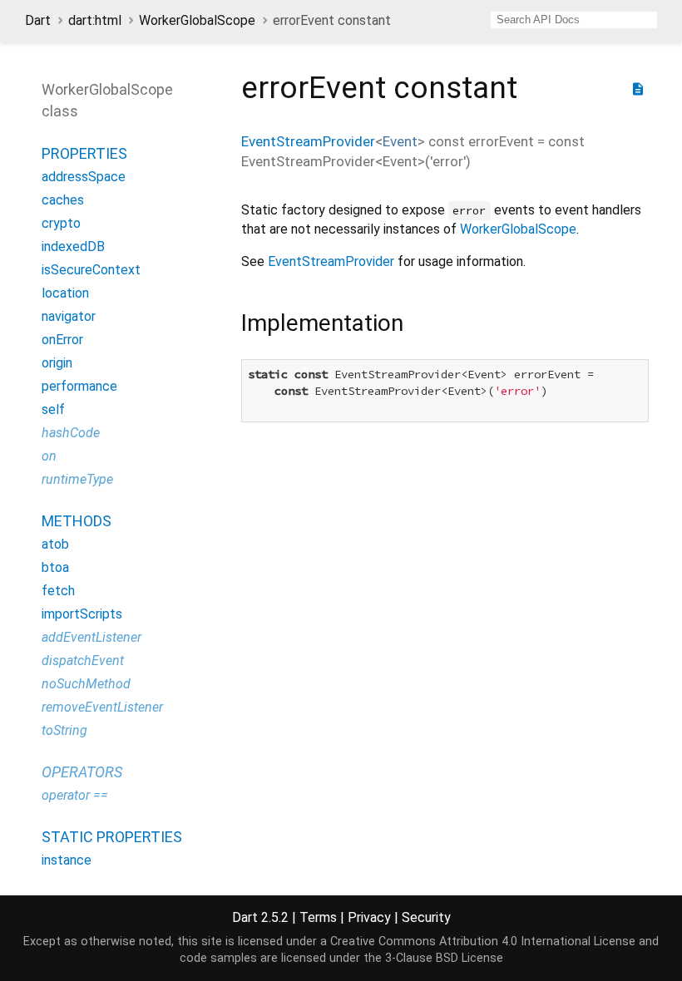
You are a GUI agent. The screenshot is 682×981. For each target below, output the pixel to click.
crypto (61, 223)
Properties (84, 153)
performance (79, 386)
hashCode (71, 433)
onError (62, 340)
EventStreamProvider (308, 141)
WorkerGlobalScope (197, 20)
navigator (69, 316)
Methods (76, 521)
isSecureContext (91, 270)
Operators (82, 772)
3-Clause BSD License (444, 958)
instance (66, 860)
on (49, 456)
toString (64, 730)
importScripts (82, 614)
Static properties (112, 836)
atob (55, 544)
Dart (38, 20)
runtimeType (77, 479)
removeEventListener (102, 707)
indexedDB (73, 246)
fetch (58, 591)
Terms (318, 917)
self (53, 409)
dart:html (94, 20)
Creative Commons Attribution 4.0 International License (482, 941)
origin (57, 363)
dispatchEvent (83, 660)
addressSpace (84, 177)
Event (400, 141)
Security (426, 917)
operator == (75, 795)
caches (63, 200)
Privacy (369, 917)
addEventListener (91, 637)
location (65, 293)
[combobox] (574, 20)
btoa (55, 567)
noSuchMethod (86, 684)
